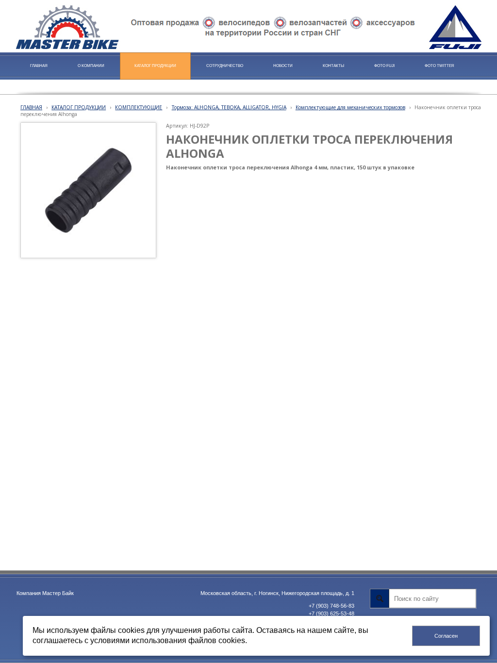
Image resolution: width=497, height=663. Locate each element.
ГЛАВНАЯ (31, 107)
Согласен (446, 636)
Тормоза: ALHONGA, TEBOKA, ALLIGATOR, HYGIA (229, 107)
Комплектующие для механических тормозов (350, 107)
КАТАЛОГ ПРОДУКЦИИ (78, 107)
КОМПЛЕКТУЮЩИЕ (138, 107)
